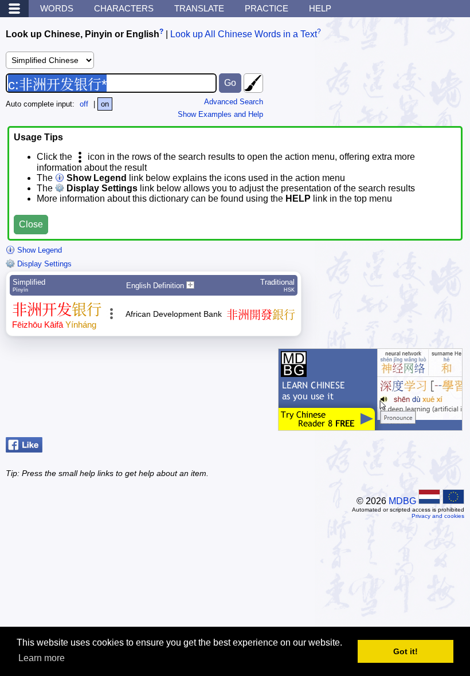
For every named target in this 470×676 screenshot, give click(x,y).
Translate (199, 8)
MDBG (402, 501)
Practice (266, 8)
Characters (124, 8)
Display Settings (43, 264)
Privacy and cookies (438, 516)
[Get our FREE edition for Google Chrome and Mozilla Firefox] (370, 425)
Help (320, 8)
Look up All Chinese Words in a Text (243, 34)
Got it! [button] (405, 651)
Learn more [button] (41, 658)
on (105, 104)
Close (31, 224)
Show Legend (38, 250)
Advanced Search (233, 101)
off (84, 104)
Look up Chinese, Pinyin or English (82, 34)
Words (56, 8)
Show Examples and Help (220, 114)
